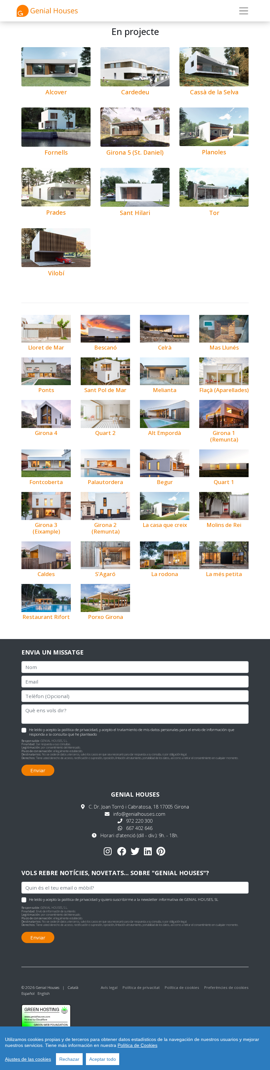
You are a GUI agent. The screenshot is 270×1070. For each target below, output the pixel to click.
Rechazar (69, 1059)
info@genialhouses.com (139, 814)
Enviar (38, 770)
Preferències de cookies (226, 987)
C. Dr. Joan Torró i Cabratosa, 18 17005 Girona (139, 807)
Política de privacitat (141, 987)
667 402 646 (139, 828)
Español (28, 993)
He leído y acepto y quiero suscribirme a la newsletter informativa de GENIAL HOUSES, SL (123, 899)
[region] (135, 1048)
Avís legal (109, 987)
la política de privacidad (77, 899)
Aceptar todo (102, 1059)
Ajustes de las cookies (28, 1059)
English (44, 993)
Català (73, 987)
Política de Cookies (137, 1045)
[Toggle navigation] (244, 11)
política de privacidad (79, 729)
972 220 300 (139, 821)
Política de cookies (182, 987)
